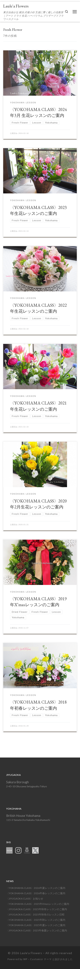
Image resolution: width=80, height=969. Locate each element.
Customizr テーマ (41, 959)
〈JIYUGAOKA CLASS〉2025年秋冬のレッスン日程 (35, 914)
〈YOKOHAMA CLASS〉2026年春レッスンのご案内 (35, 893)
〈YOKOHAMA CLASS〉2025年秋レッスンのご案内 (35, 919)
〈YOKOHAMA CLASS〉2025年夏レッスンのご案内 (35, 925)
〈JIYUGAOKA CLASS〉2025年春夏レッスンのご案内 (36, 930)
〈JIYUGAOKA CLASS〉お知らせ (24, 898)
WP (25, 959)
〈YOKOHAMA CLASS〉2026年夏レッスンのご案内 (35, 888)
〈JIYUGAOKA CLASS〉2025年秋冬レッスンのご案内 (36, 909)
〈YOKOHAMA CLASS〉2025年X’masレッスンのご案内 (37, 903)
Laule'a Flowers (31, 953)
